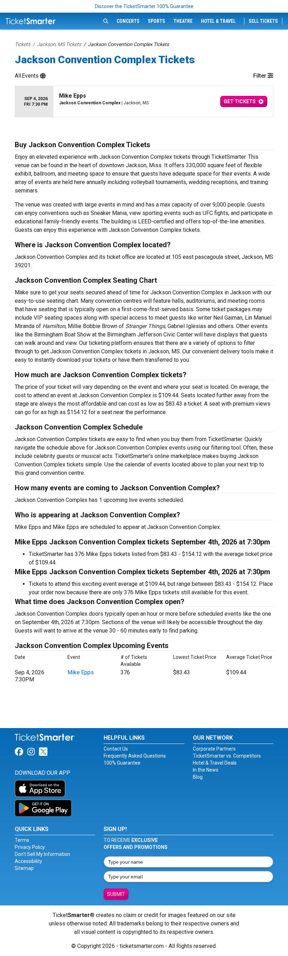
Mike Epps (80, 672)
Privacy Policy (30, 847)
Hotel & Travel (218, 21)
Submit (116, 894)
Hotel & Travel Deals (215, 763)
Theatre (183, 21)
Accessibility (28, 861)
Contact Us (116, 749)
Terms (22, 840)
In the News (205, 770)
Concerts (128, 21)
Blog (198, 777)
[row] (144, 101)
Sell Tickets (263, 21)
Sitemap (24, 868)
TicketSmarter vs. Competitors (227, 756)
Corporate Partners (214, 749)
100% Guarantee (122, 763)
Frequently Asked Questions (135, 756)
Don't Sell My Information (42, 854)
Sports (156, 21)
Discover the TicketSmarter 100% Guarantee (144, 6)
